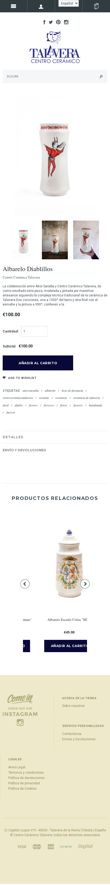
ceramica (61, 397)
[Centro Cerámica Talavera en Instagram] (64, 22)
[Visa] (21, 846)
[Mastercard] (36, 846)
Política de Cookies (22, 788)
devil (6, 405)
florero (33, 405)
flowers (78, 405)
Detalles (13, 437)
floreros (49, 405)
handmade (95, 405)
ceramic (44, 397)
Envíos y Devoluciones (79, 739)
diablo (19, 405)
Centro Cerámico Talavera (33, 835)
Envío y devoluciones (24, 450)
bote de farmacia (72, 390)
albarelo (50, 390)
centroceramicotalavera (18, 397)
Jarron (10, 412)
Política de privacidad (24, 783)
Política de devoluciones (26, 778)
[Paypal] (85, 846)
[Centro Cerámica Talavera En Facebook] (43, 22)
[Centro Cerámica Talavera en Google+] (57, 22)
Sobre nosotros (73, 706)
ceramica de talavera (86, 397)
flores (63, 405)
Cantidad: (11, 331)
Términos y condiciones (26, 772)
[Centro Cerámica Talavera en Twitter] (49, 22)
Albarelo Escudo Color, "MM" (56, 619)
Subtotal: (9, 346)
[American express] (51, 846)
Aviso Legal (16, 767)
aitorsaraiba (31, 390)
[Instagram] (20, 709)
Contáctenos (71, 734)
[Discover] (66, 846)
